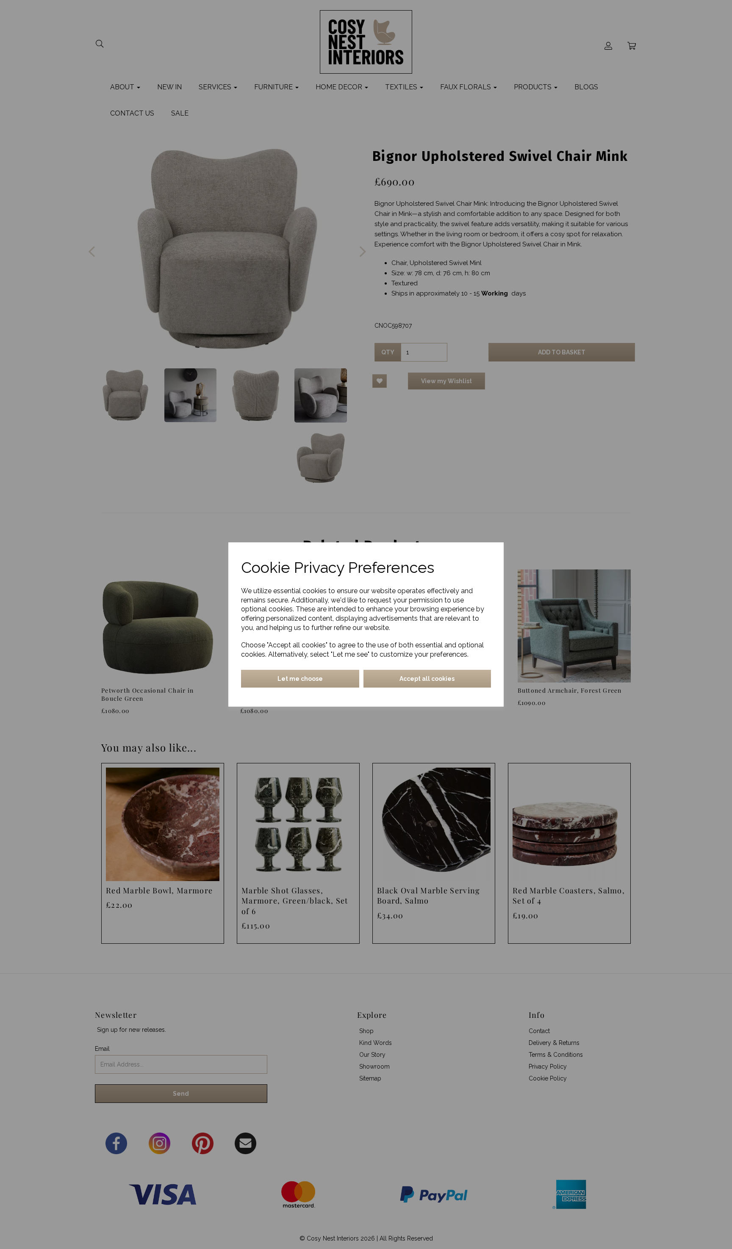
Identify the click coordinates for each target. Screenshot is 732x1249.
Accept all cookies (427, 678)
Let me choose (300, 678)
